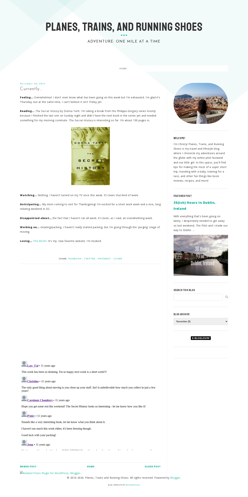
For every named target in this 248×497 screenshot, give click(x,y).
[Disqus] (90, 310)
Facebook (75, 259)
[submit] (226, 296)
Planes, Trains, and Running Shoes (124, 26)
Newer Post (28, 466)
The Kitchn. (40, 241)
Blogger (175, 477)
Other (118, 259)
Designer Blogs (132, 485)
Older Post (153, 466)
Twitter (89, 259)
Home (123, 68)
